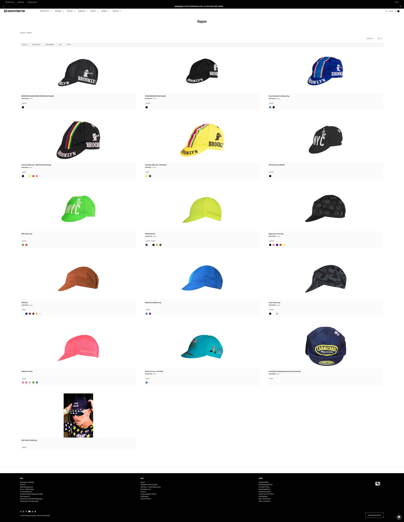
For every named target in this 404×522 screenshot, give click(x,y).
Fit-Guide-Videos (264, 487)
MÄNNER (58, 11)
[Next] (400, 6)
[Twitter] (23, 511)
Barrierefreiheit (146, 499)
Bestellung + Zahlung (27, 482)
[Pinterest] (26, 511)
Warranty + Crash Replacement (151, 487)
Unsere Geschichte (264, 501)
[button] (379, 38)
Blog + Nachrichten (264, 499)
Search (143, 482)
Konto (391, 11)
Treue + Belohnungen (27, 489)
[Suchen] (387, 11)
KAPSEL (93, 11)
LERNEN (104, 11)
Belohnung (21, 2)
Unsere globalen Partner (148, 494)
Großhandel (144, 496)
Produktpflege (263, 496)
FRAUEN (70, 11)
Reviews (143, 492)
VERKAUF (115, 11)
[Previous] (4, 6)
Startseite (22, 33)
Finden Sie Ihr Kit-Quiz (266, 494)
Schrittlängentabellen (265, 484)
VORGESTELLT (44, 11)
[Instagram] (32, 511)
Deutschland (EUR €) (374, 515)
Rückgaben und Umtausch (149, 484)
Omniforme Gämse (264, 492)
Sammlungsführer (264, 489)
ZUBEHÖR (81, 11)
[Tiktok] (35, 511)
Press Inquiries (25, 496)
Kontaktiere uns (9, 2)
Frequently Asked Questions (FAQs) (31, 494)
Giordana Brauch (32, 2)
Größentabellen (263, 482)
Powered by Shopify (43, 515)
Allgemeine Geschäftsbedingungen (31, 499)
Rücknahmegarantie (26, 487)
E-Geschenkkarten (26, 492)
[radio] (23, 107)
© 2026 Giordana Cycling (28, 515)
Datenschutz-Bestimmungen (29, 501)
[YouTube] (29, 511)
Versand (22, 484)
